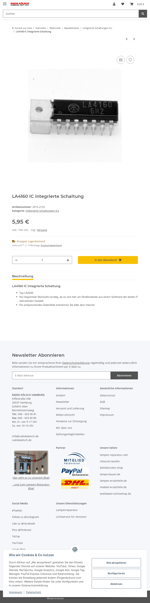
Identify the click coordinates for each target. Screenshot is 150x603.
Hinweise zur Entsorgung (71, 421)
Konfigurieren (116, 573)
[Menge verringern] (16, 260)
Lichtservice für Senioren (71, 516)
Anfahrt (60, 395)
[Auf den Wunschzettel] (130, 60)
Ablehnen (116, 583)
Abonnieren (124, 375)
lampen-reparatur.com (114, 455)
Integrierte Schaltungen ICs (42, 210)
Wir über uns (64, 428)
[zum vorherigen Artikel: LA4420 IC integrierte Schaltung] (126, 39)
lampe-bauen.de (110, 474)
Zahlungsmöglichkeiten (70, 434)
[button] (114, 4)
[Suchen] (143, 14)
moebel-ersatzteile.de (113, 487)
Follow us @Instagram (25, 517)
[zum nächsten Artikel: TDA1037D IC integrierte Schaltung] (134, 39)
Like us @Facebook (23, 523)
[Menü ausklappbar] (5, 2)
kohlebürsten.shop (111, 467)
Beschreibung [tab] (22, 276)
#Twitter (17, 510)
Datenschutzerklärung (76, 363)
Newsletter (62, 402)
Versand (42, 230)
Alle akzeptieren (116, 562)
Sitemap (105, 408)
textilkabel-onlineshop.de (115, 493)
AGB (102, 402)
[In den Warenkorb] (15, 51)
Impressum (15, 592)
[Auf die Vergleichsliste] (121, 60)
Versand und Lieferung (70, 408)
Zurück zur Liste (23, 28)
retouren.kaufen (110, 461)
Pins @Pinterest (21, 530)
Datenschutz (33, 592)
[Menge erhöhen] (68, 260)
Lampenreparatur (67, 510)
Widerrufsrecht (65, 415)
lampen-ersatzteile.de (113, 480)
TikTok (16, 536)
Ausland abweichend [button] (51, 245)
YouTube (17, 543)
